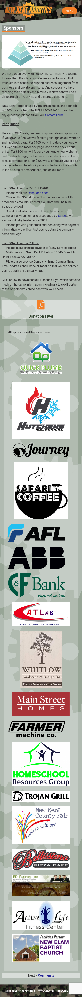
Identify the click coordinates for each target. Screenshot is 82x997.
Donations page (38, 193)
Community (46, 975)
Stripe (62, 216)
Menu (70, 10)
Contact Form (54, 115)
